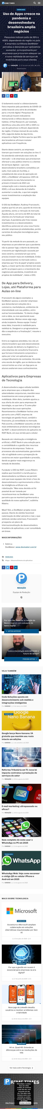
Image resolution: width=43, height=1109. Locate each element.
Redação (14, 65)
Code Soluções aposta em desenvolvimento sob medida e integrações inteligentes (17, 700)
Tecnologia (21, 9)
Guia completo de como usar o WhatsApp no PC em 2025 (17, 841)
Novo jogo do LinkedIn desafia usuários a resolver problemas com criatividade (21, 1010)
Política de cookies (26, 1100)
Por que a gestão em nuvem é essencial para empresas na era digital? (21, 970)
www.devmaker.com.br (26, 547)
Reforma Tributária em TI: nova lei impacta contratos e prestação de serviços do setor (19, 773)
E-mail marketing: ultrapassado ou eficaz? (19, 807)
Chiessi (8, 706)
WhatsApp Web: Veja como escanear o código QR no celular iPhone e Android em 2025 (21, 876)
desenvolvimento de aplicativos (22, 560)
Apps (8, 560)
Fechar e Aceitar (25, 1103)
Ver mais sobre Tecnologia (20, 1068)
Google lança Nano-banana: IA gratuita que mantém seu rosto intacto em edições (18, 736)
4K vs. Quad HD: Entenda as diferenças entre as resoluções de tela (21, 1050)
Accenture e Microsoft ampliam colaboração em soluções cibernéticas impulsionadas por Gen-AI (21, 929)
